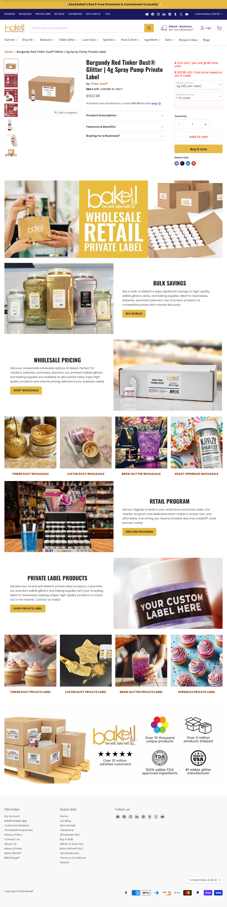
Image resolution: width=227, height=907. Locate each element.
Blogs (206, 40)
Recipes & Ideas (188, 40)
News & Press (13, 848)
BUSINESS (9, 14)
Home (8, 51)
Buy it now (198, 149)
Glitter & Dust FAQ (72, 844)
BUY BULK (59, 14)
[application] (126, 115)
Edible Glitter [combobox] (67, 39)
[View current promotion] (113, 5)
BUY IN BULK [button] (134, 314)
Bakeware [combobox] (46, 39)
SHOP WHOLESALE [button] (25, 390)
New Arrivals (68, 825)
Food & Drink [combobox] (129, 39)
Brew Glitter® (12, 853)
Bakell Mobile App (15, 821)
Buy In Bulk (66, 839)
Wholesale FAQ (70, 834)
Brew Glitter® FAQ (71, 848)
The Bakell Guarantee (18, 830)
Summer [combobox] (9, 39)
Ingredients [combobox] (151, 39)
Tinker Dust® (99, 84)
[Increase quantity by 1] (205, 124)
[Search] (149, 28)
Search (64, 862)
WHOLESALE (25, 14)
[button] (219, 28)
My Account (12, 816)
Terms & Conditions (73, 858)
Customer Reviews (16, 825)
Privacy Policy (13, 834)
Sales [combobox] (168, 39)
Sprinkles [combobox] (109, 39)
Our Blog (65, 821)
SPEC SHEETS (93, 14)
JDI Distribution (69, 853)
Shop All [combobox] (27, 39)
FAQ (108, 14)
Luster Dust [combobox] (89, 39)
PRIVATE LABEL (43, 14)
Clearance (67, 830)
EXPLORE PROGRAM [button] (139, 532)
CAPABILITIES (75, 14)
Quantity (181, 116)
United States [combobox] (207, 14)
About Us (10, 844)
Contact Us (12, 839)
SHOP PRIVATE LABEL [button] (27, 608)
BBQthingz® (11, 858)
